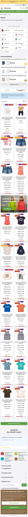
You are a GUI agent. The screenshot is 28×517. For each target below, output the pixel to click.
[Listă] (26, 101)
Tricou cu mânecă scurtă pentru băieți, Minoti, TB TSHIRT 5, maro (7, 401)
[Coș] (24, 101)
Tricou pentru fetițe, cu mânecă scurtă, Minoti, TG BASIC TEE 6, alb (7, 258)
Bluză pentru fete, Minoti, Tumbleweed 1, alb (21, 400)
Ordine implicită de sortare (20, 90)
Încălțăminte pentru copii (7, 11)
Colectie (4, 14)
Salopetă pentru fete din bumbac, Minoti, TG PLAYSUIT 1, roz (21, 178)
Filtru (8, 90)
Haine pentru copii (20, 11)
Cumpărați (7, 209)
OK (24, 485)
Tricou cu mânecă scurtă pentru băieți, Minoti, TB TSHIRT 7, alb (20, 283)
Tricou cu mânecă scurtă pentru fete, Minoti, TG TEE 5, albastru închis (21, 228)
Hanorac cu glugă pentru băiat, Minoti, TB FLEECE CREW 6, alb (7, 283)
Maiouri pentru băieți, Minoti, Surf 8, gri (7, 342)
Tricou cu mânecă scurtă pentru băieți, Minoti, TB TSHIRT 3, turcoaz (20, 373)
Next (26, 442)
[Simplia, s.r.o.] (14, 515)
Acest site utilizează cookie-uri (8, 499)
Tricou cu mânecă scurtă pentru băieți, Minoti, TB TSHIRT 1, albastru (7, 373)
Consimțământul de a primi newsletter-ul (10, 488)
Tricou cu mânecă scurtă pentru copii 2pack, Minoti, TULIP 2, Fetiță (7, 118)
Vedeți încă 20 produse (14, 423)
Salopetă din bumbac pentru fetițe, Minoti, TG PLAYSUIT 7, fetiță (7, 228)
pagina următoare (20, 419)
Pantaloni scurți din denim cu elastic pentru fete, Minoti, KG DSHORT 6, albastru (7, 178)
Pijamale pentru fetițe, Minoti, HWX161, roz (7, 149)
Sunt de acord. (14, 507)
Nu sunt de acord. (14, 503)
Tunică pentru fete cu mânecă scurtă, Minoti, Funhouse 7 (14, 75)
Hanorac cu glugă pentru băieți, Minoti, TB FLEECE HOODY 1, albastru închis (20, 258)
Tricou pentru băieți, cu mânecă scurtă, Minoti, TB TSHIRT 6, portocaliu (20, 315)
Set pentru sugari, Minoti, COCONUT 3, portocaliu (21, 118)
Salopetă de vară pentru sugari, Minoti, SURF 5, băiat (13, 67)
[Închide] (27, 2)
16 (17, 420)
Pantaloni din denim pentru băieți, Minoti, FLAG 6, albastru (14, 59)
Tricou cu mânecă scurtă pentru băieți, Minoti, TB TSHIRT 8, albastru (7, 315)
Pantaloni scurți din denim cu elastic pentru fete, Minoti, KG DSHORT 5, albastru (20, 150)
